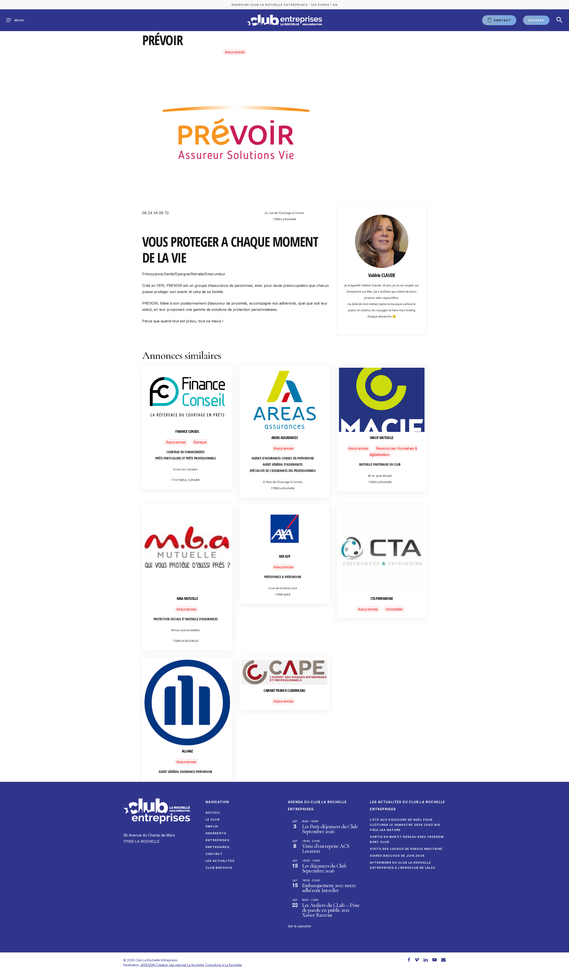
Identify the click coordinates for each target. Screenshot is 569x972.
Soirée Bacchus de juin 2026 (397, 855)
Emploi (212, 826)
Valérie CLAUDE (381, 275)
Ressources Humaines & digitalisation (393, 451)
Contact (214, 854)
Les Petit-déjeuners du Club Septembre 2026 (330, 829)
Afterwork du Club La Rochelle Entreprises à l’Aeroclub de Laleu (402, 865)
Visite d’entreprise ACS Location (325, 848)
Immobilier (394, 609)
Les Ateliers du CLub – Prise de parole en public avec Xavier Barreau (331, 910)
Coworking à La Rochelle (223, 965)
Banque (200, 442)
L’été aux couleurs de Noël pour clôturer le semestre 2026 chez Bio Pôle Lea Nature (405, 825)
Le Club (213, 819)
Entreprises (217, 840)
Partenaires (217, 847)
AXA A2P (284, 556)
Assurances (235, 52)
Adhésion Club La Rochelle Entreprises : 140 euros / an (284, 4)
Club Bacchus (219, 867)
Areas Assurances (284, 437)
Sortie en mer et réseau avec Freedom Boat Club (407, 839)
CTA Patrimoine (382, 598)
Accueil (213, 812)
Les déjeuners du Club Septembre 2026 (324, 868)
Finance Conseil (187, 431)
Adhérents (216, 833)
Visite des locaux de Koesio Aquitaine (406, 848)
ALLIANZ (187, 751)
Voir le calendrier (299, 926)
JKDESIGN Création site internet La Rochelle (172, 965)
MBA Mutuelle (187, 598)
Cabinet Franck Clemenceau (284, 690)
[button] (559, 20)
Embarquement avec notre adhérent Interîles (329, 888)
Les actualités (220, 860)
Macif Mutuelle (381, 437)
